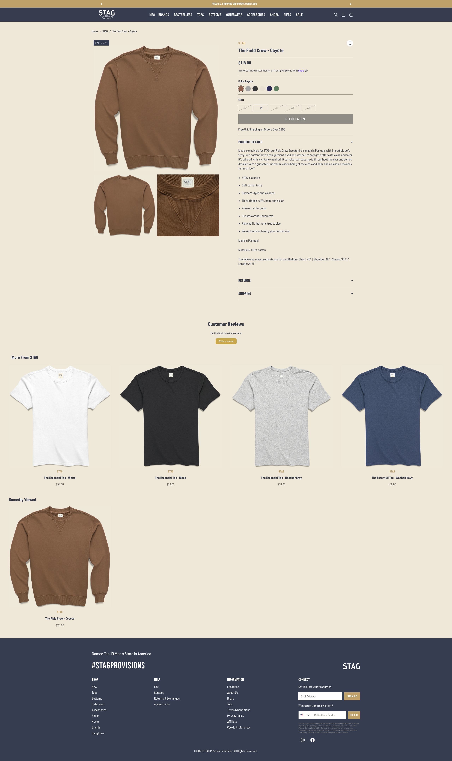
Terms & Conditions (238, 710)
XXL (308, 108)
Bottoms (97, 698)
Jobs (230, 704)
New (94, 687)
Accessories (99, 710)
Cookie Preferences (239, 727)
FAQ (156, 687)
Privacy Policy (235, 716)
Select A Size (296, 119)
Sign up (354, 715)
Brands (96, 727)
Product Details (250, 142)
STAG (105, 31)
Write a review (226, 341)
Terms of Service (342, 732)
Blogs (230, 698)
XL (293, 108)
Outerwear (98, 704)
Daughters (98, 733)
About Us (232, 692)
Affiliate (232, 721)
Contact (159, 692)
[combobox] (304, 715)
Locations (233, 687)
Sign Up (352, 696)
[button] (350, 4)
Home (95, 31)
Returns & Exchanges (167, 698)
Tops (94, 692)
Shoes (95, 716)
